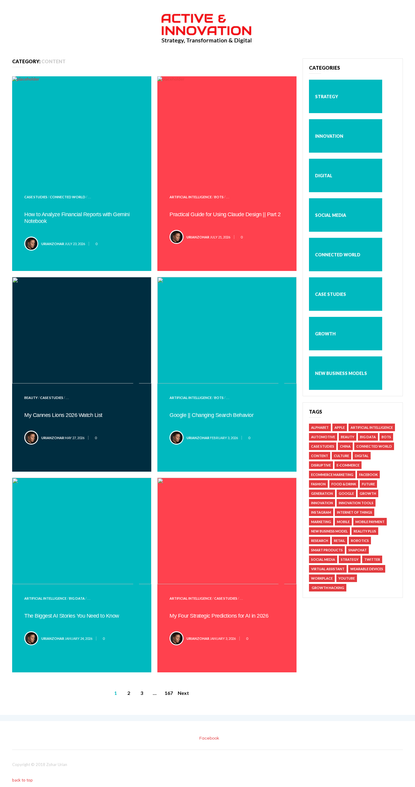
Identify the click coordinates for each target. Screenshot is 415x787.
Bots (219, 197)
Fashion (318, 484)
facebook (209, 738)
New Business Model (329, 531)
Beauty (31, 398)
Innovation (329, 136)
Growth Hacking (327, 588)
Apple (339, 427)
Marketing (321, 522)
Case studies (35, 197)
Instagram (321, 512)
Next (183, 693)
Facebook (368, 475)
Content (319, 456)
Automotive (323, 437)
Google (346, 493)
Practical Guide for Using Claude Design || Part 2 (225, 214)
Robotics (360, 541)
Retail (339, 541)
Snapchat (357, 550)
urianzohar (52, 244)
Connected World (67, 197)
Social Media (330, 215)
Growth (325, 333)
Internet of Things (354, 512)
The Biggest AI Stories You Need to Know (71, 616)
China (345, 446)
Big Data (77, 598)
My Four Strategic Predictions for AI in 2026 (219, 616)
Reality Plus (365, 531)
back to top (23, 780)
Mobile (343, 522)
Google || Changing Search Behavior (211, 415)
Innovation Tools (356, 503)
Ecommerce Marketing (332, 475)
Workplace (322, 578)
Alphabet (320, 427)
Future (368, 484)
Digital (323, 175)
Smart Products (327, 550)
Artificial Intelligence (191, 197)
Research (319, 541)
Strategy (326, 96)
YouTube (346, 578)
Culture (341, 456)
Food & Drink (343, 484)
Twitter (372, 559)
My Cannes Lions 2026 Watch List (63, 415)
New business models (341, 373)
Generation (322, 493)
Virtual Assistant (328, 569)
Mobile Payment (370, 522)
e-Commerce (348, 465)
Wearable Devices (366, 569)
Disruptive (321, 465)
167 (169, 693)
